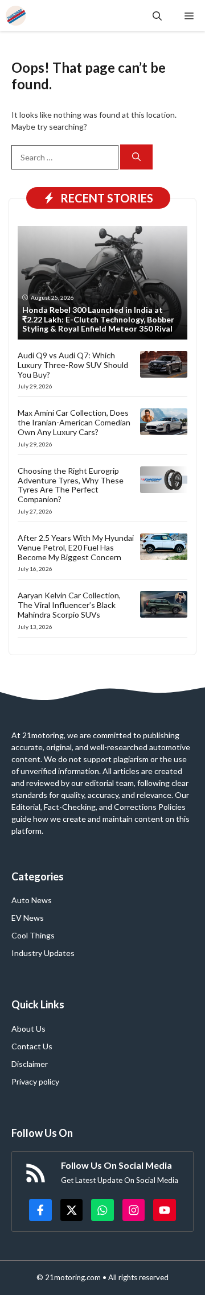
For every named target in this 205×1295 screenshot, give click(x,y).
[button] (157, 15)
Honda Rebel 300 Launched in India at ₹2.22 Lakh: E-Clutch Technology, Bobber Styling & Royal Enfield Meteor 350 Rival (98, 319)
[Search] (136, 157)
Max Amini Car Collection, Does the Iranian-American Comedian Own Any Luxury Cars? (74, 422)
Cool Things (33, 935)
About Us (28, 1028)
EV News (27, 917)
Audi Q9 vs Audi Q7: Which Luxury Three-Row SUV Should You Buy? (73, 364)
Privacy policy (35, 1081)
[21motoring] (16, 15)
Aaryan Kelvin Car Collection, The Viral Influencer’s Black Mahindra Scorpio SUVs (69, 604)
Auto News (31, 900)
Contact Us (31, 1046)
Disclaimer (29, 1064)
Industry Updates (43, 953)
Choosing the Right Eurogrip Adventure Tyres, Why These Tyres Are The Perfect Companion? (71, 485)
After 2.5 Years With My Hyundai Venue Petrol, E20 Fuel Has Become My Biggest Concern (76, 547)
